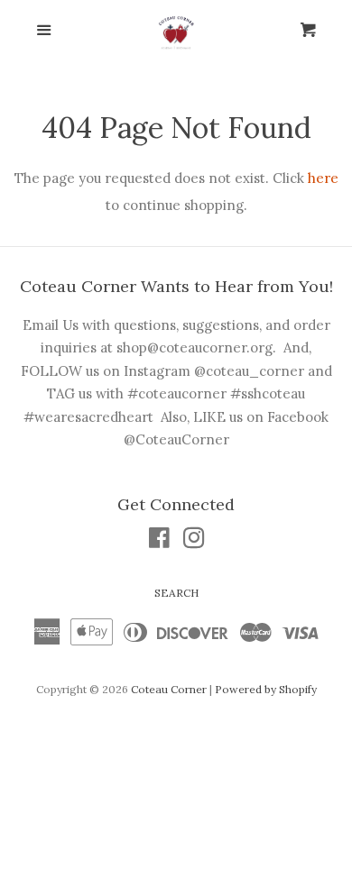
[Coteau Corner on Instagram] (194, 541)
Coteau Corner (169, 689)
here (323, 178)
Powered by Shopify (266, 689)
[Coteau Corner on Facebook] (159, 541)
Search (176, 592)
